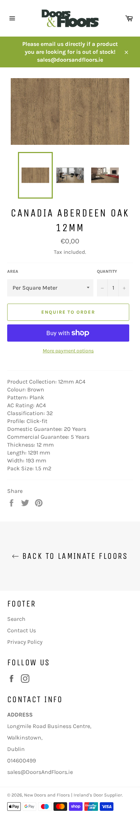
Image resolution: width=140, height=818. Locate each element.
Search (16, 618)
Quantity (107, 271)
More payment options (68, 351)
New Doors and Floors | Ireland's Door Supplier (73, 795)
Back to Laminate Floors (73, 556)
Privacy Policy (24, 641)
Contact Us (21, 630)
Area (12, 271)
